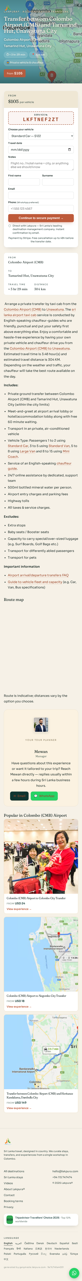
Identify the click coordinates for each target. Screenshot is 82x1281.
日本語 (38, 1248)
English (8, 1243)
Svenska (55, 1253)
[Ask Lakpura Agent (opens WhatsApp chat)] (74, 1273)
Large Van (27, 451)
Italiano (28, 1248)
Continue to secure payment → (41, 218)
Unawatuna (55, 309)
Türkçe (74, 1253)
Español (64, 1243)
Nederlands (62, 1248)
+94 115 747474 (62, 1177)
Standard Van (59, 446)
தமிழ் (64, 1253)
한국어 (48, 1248)
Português (20, 1253)
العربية (18, 1243)
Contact (9, 1195)
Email (19, 796)
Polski (7, 1253)
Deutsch (52, 1243)
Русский (33, 1253)
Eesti (75, 1243)
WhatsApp (44, 796)
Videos (8, 1183)
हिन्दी (19, 1248)
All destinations (14, 1171)
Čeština (29, 1243)
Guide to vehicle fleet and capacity (35, 582)
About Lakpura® (14, 1189)
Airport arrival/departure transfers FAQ (38, 575)
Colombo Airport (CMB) (22, 309)
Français (9, 1248)
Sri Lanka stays (13, 1177)
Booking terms (13, 1201)
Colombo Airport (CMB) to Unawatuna (40, 348)
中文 (6, 1259)
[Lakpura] (8, 8)
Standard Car (18, 446)
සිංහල (44, 1253)
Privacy (8, 1207)
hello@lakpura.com (65, 1171)
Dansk (40, 1243)
